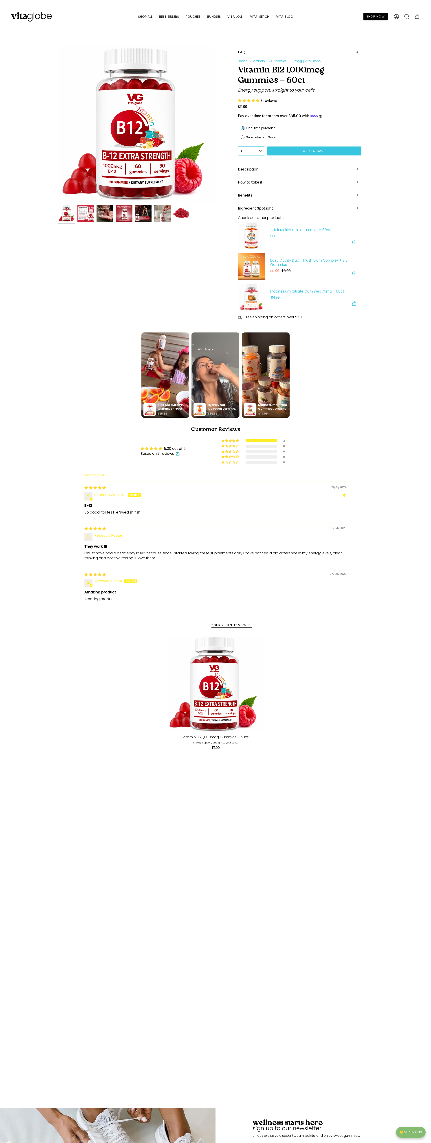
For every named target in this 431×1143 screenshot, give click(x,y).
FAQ (241, 52)
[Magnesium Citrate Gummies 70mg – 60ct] (251, 297)
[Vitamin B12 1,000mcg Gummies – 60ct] (215, 684)
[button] (145, 16)
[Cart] (417, 16)
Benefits (245, 195)
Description (248, 169)
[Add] (354, 242)
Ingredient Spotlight (255, 208)
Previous (58, 124)
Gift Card (412, 4)
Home (242, 61)
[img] (95, 487)
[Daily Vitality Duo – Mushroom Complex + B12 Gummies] (251, 266)
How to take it (250, 182)
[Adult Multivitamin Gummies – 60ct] (251, 235)
